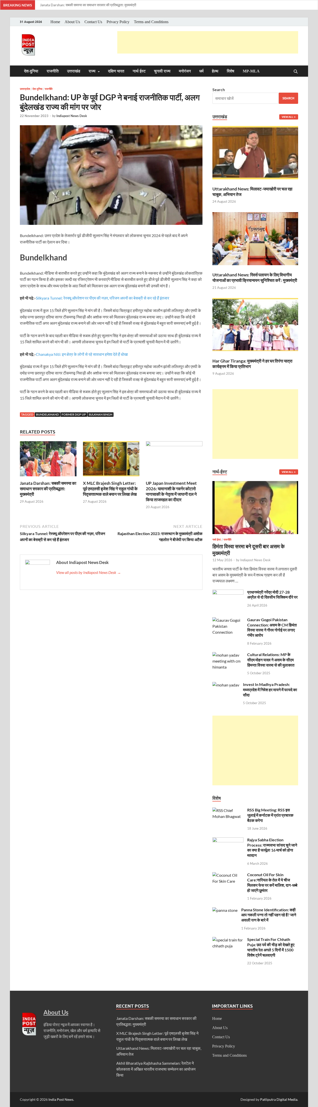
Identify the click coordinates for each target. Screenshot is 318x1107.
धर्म (201, 71)
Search (218, 89)
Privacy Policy (118, 22)
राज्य (92, 71)
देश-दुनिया (31, 71)
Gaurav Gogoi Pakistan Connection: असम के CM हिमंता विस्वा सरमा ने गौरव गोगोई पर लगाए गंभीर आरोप (272, 627)
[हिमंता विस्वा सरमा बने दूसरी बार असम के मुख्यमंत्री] (255, 484)
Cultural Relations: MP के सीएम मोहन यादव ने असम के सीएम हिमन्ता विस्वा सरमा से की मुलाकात (270, 659)
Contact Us (93, 22)
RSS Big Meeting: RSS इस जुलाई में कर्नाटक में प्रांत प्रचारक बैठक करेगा (270, 815)
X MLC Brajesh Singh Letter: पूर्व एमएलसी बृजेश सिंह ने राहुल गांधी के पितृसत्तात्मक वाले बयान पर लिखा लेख (110, 489)
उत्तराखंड (73, 71)
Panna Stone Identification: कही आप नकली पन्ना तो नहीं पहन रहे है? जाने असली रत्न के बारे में (268, 914)
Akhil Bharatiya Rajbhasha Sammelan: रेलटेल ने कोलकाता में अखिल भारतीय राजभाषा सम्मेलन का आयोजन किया (156, 1069)
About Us (72, 22)
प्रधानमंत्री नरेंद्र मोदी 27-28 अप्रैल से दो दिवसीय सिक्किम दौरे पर (272, 595)
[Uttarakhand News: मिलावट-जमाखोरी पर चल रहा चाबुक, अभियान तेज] (255, 153)
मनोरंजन (185, 71)
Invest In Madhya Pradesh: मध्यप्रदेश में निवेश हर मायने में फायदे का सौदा (270, 689)
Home (55, 22)
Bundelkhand (47, 414)
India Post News (60, 1099)
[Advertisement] (207, 42)
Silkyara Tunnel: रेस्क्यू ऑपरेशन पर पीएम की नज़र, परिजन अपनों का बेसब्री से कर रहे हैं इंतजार (102, 298)
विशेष (230, 71)
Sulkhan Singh (100, 414)
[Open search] (295, 71)
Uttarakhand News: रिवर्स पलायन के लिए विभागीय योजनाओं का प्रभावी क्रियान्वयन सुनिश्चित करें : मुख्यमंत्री (254, 277)
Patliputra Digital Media (278, 1099)
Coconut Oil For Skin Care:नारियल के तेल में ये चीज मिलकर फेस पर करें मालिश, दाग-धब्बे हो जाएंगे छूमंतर (272, 882)
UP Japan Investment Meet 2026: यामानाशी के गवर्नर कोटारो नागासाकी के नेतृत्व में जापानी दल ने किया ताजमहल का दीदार (171, 491)
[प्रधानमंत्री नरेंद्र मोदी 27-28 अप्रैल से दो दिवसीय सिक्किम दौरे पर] (227, 592)
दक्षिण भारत (116, 71)
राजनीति (53, 71)
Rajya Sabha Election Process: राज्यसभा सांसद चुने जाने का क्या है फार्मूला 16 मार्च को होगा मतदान (272, 847)
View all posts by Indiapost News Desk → (88, 572)
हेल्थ (215, 71)
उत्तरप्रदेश (25, 89)
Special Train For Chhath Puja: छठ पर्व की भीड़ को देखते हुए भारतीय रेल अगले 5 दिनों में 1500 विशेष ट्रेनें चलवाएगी (270, 947)
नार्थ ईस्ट (139, 71)
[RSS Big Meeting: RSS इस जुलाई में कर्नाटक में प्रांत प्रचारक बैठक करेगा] (227, 810)
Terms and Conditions (151, 22)
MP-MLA (251, 71)
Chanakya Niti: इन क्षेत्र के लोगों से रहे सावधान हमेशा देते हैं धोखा (82, 354)
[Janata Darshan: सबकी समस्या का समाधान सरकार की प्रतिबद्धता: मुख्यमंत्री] (48, 460)
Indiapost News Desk (71, 116)
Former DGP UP (74, 414)
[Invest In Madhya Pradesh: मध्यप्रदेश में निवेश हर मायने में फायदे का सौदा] (225, 684)
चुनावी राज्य (162, 71)
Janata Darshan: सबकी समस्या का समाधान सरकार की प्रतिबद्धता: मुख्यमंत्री (88, 5)
